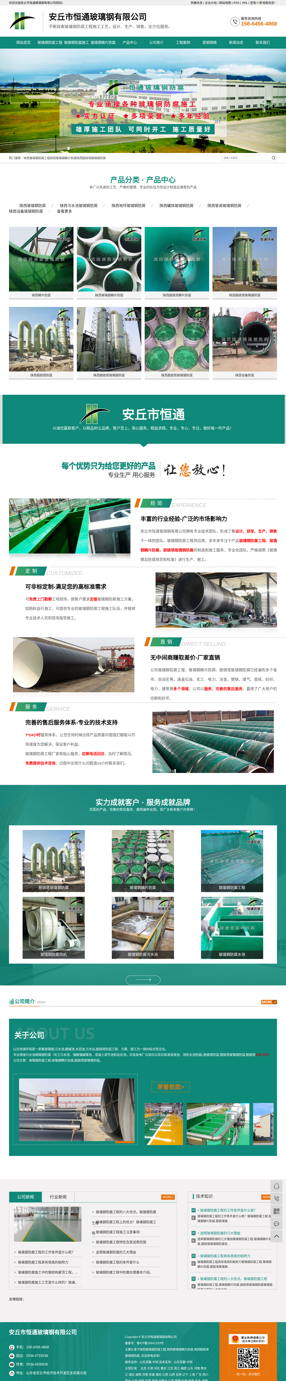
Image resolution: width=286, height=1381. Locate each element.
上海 (192, 1374)
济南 (145, 1374)
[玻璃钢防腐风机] (54, 927)
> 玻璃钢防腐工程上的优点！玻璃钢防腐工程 (230, 1281)
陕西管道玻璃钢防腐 (224, 206)
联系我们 (263, 43)
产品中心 (130, 43)
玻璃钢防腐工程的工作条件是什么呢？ (46, 1252)
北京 (143, 1368)
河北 (157, 1368)
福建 (184, 1368)
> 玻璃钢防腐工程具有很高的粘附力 (223, 1235)
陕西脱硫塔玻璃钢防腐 (91, 158)
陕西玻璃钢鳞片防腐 (63, 158)
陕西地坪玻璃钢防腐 (129, 206)
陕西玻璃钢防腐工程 (37, 158)
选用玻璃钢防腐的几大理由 (116, 1252)
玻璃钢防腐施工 (76, 43)
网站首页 (23, 43)
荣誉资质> (170, 1087)
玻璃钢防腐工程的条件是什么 (117, 1262)
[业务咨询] (276, 1186)
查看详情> (262, 1054)
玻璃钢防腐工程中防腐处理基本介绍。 (124, 1272)
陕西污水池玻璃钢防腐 (79, 206)
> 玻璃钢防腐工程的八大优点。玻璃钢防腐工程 (232, 1258)
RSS (236, 2)
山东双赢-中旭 (149, 1362)
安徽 (152, 1374)
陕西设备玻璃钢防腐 (26, 211)
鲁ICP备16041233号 (150, 1343)
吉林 (179, 1374)
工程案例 (183, 43)
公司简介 (156, 43)
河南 (197, 1368)
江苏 (170, 1368)
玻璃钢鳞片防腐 (103, 43)
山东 (190, 1368)
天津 (150, 1368)
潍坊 (158, 1374)
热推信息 (196, 2)
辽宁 (185, 1374)
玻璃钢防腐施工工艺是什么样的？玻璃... (47, 1282)
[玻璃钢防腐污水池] (143, 927)
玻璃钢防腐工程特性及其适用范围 (121, 1242)
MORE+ (168, 1197)
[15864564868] (276, 1199)
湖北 (132, 1374)
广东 (199, 1374)
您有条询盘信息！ (263, 2)
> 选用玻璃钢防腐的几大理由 (218, 1212)
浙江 (177, 1368)
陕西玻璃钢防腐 (32, 206)
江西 (165, 1374)
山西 (172, 1374)
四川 (205, 1374)
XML (245, 2)
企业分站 (211, 2)
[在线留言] (276, 1224)
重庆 (163, 1368)
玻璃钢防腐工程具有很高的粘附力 (43, 1262)
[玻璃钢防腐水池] (232, 927)
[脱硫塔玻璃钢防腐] (54, 860)
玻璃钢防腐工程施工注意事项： (119, 1232)
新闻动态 (236, 43)
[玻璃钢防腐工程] (232, 860)
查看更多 (64, 211)
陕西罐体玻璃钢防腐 (176, 206)
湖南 (138, 1374)
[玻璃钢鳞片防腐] (143, 860)
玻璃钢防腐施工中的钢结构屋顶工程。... (47, 1272)
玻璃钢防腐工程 (49, 43)
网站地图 (225, 2)
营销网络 (209, 43)
